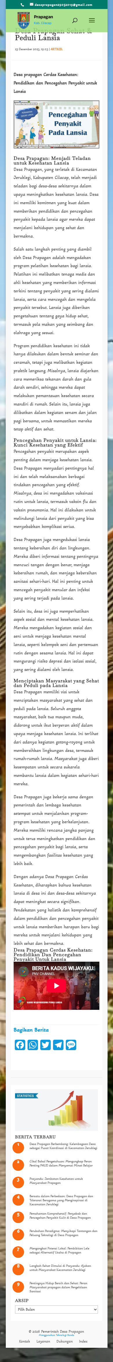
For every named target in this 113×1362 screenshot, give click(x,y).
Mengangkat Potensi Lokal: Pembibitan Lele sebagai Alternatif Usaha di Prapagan (59, 1250)
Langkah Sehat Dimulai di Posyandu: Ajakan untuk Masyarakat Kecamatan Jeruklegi (60, 1268)
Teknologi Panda (65, 1335)
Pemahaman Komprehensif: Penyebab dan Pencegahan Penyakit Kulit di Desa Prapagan (60, 1215)
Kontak (24, 1341)
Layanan (43, 1341)
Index (83, 1341)
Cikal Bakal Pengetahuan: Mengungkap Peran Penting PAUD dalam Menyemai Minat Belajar (61, 1163)
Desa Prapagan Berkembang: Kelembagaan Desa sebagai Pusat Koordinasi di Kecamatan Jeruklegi (63, 1146)
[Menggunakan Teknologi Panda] (23, 21)
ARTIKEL (57, 49)
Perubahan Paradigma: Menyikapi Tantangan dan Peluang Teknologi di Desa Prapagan (63, 1233)
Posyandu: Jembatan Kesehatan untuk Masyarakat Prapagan (56, 1181)
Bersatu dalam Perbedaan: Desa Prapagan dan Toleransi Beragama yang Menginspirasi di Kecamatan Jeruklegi (61, 1200)
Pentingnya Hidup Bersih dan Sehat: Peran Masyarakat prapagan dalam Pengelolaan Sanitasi (58, 1287)
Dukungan (65, 1341)
